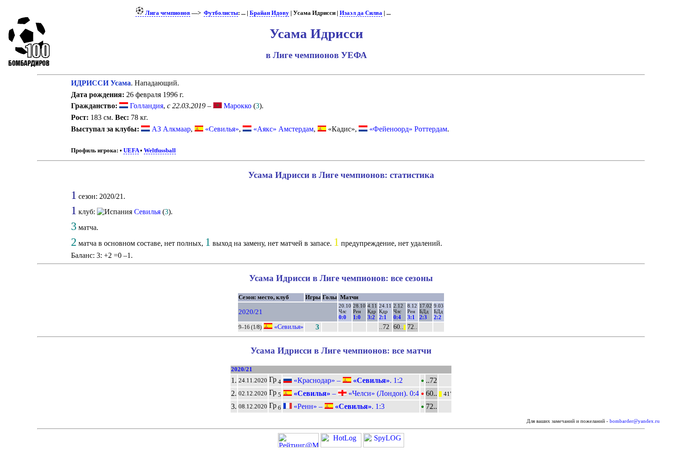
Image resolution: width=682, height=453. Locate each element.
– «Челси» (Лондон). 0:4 (355, 393)
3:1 (411, 317)
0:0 (342, 317)
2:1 (382, 317)
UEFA (131, 150)
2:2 (437, 317)
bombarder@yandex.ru (635, 421)
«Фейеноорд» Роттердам (408, 129)
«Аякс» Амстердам (283, 129)
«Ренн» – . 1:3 (338, 406)
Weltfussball (160, 150)
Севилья (147, 212)
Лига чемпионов (167, 13)
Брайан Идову (269, 13)
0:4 (397, 317)
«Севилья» (222, 129)
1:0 (356, 317)
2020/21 (250, 311)
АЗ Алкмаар (171, 129)
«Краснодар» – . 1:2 (347, 380)
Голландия (145, 106)
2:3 (423, 317)
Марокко (236, 106)
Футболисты (221, 13)
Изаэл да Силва (361, 13)
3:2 (371, 317)
